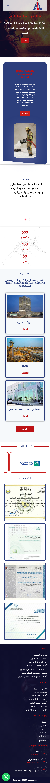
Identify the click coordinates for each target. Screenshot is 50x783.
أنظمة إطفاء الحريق (38, 703)
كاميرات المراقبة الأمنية (36, 710)
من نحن (43, 729)
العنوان (43, 725)
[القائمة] (8, 5)
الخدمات (43, 732)
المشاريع (43, 740)
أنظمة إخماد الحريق (38, 658)
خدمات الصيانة (40, 655)
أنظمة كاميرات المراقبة (37, 665)
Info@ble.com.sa (33, 762)
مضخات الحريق (40, 692)
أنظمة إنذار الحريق (39, 695)
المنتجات (43, 736)
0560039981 (35, 755)
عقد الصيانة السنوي (38, 662)
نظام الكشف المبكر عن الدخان (33, 669)
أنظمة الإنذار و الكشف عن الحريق (32, 676)
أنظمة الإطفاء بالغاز (38, 699)
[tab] (29, 219)
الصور (14, 41)
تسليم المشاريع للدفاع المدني (34, 673)
